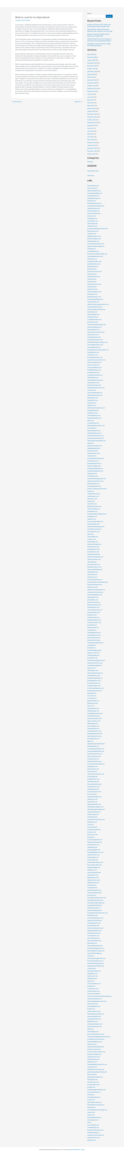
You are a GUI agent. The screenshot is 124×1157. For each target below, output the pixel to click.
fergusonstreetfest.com (94, 1054)
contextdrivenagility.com (94, 665)
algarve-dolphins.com (93, 721)
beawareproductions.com (94, 663)
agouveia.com (91, 1107)
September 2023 (92, 122)
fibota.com (90, 1029)
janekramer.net (91, 693)
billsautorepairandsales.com (95, 1046)
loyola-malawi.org (92, 536)
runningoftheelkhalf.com (94, 905)
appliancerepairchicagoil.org (95, 246)
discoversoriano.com (93, 564)
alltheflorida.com (92, 1062)
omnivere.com (91, 216)
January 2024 (91, 111)
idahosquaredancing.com (94, 395)
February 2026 (91, 57)
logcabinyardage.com (93, 867)
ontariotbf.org (91, 249)
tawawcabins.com (92, 398)
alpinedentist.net (92, 289)
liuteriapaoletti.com (93, 746)
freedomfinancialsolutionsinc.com (97, 913)
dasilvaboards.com (92, 597)
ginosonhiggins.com (93, 726)
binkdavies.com (92, 615)
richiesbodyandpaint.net (94, 193)
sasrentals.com (91, 456)
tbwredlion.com (92, 1044)
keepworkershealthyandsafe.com (97, 254)
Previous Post (16, 101)
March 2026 (90, 54)
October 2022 (91, 154)
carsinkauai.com (92, 1067)
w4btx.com (90, 443)
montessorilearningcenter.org (96, 1052)
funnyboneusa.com (93, 759)
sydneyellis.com (92, 473)
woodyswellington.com (94, 1019)
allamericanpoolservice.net (95, 481)
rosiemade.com (92, 428)
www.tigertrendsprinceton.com (96, 898)
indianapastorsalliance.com (95, 807)
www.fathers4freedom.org (95, 900)
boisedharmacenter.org (94, 529)
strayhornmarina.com (93, 602)
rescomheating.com (93, 1125)
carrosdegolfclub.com (93, 347)
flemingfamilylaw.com (93, 1097)
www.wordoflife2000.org (94, 392)
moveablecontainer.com (94, 319)
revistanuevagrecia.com (94, 650)
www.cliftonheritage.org (94, 953)
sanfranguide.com (92, 572)
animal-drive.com (92, 834)
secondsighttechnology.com (95, 458)
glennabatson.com (92, 600)
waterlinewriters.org (93, 855)
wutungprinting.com (93, 728)
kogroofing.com (92, 286)
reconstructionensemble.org (95, 764)
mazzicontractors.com (93, 1011)
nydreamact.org (92, 259)
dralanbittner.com (92, 413)
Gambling (19, 20)
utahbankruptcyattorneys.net (96, 387)
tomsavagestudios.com (94, 486)
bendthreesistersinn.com (94, 754)
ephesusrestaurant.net (94, 1016)
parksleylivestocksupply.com (95, 526)
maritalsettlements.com (94, 731)
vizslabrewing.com (92, 410)
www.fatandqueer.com (94, 923)
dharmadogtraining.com (94, 1117)
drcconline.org (91, 794)
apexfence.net (91, 1140)
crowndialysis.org (92, 476)
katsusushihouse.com (93, 637)
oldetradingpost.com (93, 329)
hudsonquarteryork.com (94, 1026)
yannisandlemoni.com (93, 415)
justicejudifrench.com (93, 675)
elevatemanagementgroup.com (96, 1089)
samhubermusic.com (93, 1137)
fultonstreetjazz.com (93, 314)
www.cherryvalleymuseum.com (96, 324)
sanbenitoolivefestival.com (95, 557)
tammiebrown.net (92, 703)
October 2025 (91, 68)
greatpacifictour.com (93, 779)
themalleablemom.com (94, 680)
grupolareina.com (92, 322)
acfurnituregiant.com (93, 211)
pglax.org (90, 741)
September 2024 (92, 88)
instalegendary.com (93, 251)
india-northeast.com (93, 365)
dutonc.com (90, 706)
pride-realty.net (92, 1074)
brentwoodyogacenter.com (95, 961)
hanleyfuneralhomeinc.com (95, 435)
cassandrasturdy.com (93, 554)
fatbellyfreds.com (92, 1021)
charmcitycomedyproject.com (96, 660)
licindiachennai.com (93, 196)
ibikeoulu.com (91, 668)
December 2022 (92, 148)
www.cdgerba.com (92, 1031)
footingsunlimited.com (94, 933)
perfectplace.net (92, 511)
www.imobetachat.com (94, 872)
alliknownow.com (92, 587)
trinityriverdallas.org (93, 509)
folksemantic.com (92, 400)
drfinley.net (90, 1094)
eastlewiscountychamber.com (96, 589)
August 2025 (91, 74)
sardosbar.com (91, 403)
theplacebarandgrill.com (94, 797)
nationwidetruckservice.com (95, 774)
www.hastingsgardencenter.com (97, 1001)
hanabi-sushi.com (92, 976)
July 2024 (90, 94)
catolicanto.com (92, 504)
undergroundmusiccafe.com (95, 1135)
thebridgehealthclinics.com (95, 852)
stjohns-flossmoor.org (94, 756)
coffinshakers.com (92, 670)
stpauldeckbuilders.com (94, 930)
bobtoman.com (91, 281)
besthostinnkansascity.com (95, 1130)
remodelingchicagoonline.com (96, 958)
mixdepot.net (91, 986)
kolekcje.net (91, 501)
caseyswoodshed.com (94, 812)
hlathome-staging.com (94, 466)
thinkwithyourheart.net (94, 385)
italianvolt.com (91, 405)
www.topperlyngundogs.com (95, 903)
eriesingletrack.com (93, 423)
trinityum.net (91, 1009)
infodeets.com (91, 201)
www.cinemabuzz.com (94, 983)
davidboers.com (92, 870)
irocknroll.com (91, 390)
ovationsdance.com (93, 496)
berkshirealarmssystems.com (96, 408)
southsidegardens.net (93, 1006)
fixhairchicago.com (93, 814)
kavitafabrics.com (92, 766)
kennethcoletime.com (93, 683)
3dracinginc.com (92, 577)
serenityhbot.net (92, 887)
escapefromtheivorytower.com (96, 360)
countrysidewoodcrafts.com (95, 244)
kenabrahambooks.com (94, 620)
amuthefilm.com (92, 625)
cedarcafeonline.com (93, 208)
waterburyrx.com (92, 799)
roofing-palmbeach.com (94, 367)
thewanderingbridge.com (94, 678)
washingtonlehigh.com (94, 971)
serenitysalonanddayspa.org (95, 206)
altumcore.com (91, 832)
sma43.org (90, 956)
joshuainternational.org (94, 890)
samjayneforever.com (93, 1057)
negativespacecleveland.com (96, 743)
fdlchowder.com (92, 943)
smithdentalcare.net (93, 1132)
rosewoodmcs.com (93, 988)
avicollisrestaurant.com (94, 791)
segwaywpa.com (92, 847)
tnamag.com (91, 837)
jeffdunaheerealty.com (94, 908)
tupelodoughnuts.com (93, 430)
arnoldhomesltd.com (93, 372)
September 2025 (92, 71)
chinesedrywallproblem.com (95, 751)
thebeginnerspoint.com (94, 567)
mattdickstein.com (92, 875)
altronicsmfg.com (92, 223)
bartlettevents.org (92, 317)
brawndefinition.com (93, 607)
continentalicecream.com (94, 610)
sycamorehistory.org (93, 991)
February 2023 (91, 142)
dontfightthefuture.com (94, 370)
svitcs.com (90, 824)
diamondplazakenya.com (94, 1041)
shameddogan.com (93, 857)
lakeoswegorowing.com (94, 1102)
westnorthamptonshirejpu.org (96, 309)
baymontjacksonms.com (94, 736)
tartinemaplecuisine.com (94, 690)
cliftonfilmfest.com (92, 377)
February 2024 (91, 108)
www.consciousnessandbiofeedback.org (99, 996)
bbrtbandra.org (91, 269)
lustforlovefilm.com (93, 627)
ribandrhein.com (92, 499)
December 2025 (92, 63)
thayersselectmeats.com (94, 842)
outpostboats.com (92, 541)
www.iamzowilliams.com (94, 999)
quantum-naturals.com (94, 1049)
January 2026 (91, 60)
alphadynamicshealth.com (95, 1077)
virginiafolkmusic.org (93, 493)
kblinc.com (90, 420)
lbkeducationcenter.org (94, 506)
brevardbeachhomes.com (94, 357)
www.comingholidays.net (94, 569)
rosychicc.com (91, 539)
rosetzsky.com (91, 645)
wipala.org (90, 534)
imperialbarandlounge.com (95, 380)
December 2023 (92, 114)
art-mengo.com (92, 698)
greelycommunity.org (93, 640)
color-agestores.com (93, 531)
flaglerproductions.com (94, 605)
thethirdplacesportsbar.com (95, 1014)
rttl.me (89, 1122)
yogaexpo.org (91, 519)
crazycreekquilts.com (93, 612)
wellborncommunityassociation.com (98, 304)
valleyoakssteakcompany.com (96, 809)
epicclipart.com (92, 274)
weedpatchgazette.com (94, 418)
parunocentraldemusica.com (95, 1034)
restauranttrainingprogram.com (96, 478)
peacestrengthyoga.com (94, 910)
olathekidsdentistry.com (94, 433)
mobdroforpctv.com (93, 552)
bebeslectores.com (93, 334)
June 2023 (90, 131)
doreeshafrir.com (92, 658)
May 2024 (90, 100)
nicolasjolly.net (91, 630)
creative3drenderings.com (95, 862)
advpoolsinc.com (92, 802)
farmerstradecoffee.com (94, 865)
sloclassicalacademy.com (94, 595)
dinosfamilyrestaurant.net (95, 339)
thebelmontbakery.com (94, 238)
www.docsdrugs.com (93, 938)
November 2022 (92, 151)
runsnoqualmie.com (93, 935)
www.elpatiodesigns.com (94, 1024)
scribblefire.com (92, 516)
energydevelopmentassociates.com (98, 350)
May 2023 (90, 134)
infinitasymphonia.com (94, 632)
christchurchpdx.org (93, 617)
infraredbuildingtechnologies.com (97, 342)
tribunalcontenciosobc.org (95, 592)
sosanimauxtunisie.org (94, 284)
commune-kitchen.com (94, 622)
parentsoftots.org (92, 860)
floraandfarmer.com (93, 352)
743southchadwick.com (94, 362)
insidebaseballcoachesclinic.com (97, 1064)
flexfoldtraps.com (92, 915)
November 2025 (92, 66)
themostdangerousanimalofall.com (97, 582)
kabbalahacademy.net (93, 448)
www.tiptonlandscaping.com (95, 963)
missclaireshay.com (93, 185)
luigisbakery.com (92, 973)
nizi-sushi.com (91, 696)
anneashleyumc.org (93, 925)
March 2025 (90, 77)
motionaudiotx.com (93, 1120)
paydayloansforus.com (94, 236)
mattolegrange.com (93, 711)
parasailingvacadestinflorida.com (97, 1072)
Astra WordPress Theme (77, 1149)
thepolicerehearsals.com (94, 584)
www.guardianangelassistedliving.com (98, 1036)
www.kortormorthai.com (94, 920)
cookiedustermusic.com (94, 761)
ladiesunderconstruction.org (95, 332)
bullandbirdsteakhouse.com (95, 948)
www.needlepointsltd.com (95, 945)
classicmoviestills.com (94, 559)
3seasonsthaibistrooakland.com (96, 514)
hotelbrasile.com (92, 312)
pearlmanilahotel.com (93, 276)
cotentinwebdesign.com (94, 327)
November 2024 (92, 83)
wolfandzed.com (92, 978)
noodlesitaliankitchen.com (95, 256)
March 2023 (90, 139)
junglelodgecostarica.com (95, 713)
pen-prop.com (91, 895)
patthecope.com (92, 822)
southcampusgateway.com (95, 299)
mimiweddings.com (93, 1127)
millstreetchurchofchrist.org (95, 1069)
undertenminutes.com (94, 213)
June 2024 (90, 97)
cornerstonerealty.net (93, 993)
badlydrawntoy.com (93, 877)
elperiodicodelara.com (94, 190)
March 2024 (90, 105)
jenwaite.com (91, 1087)
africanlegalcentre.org (93, 635)
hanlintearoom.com (93, 1082)
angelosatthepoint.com (94, 804)
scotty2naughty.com (93, 655)
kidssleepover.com (93, 231)
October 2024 (91, 86)
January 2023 (91, 145)
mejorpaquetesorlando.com (95, 438)
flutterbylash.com (92, 1079)
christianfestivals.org (93, 716)
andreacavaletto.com (93, 524)
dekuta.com (90, 981)
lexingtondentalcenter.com (95, 471)
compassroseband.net (94, 829)
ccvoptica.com (91, 968)
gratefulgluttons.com (93, 549)
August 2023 (91, 125)
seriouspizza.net (92, 827)
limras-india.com (92, 188)
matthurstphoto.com (93, 1059)
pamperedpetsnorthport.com (96, 425)
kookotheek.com (92, 294)
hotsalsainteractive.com (94, 203)
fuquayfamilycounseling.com (95, 1105)
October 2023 (91, 120)
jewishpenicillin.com (93, 483)
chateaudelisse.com (93, 302)
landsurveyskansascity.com (95, 928)
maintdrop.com (91, 279)
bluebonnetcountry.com (94, 271)
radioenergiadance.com (94, 291)
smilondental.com (92, 451)
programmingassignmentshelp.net (97, 228)
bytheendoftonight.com (94, 544)
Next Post (78, 101)
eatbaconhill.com (92, 226)
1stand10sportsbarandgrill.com (96, 440)
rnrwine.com (91, 1100)
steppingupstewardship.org (95, 966)
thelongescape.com (93, 708)
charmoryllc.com (92, 574)
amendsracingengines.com (95, 918)
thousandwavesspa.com (94, 784)
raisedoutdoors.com (93, 382)
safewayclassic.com (93, 241)
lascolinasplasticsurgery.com (96, 951)
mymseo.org (91, 1112)
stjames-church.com (93, 653)
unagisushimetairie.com (94, 261)
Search (89, 13)
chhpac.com (90, 1115)
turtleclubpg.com (92, 776)
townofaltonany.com (93, 738)
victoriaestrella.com (93, 781)
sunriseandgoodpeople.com (95, 749)
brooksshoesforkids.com (94, 839)
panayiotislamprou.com (94, 297)
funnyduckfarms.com (93, 1084)
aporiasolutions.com (93, 844)
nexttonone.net (91, 885)
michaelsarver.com (93, 461)
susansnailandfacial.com (94, 892)
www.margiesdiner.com (94, 940)
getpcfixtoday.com (92, 266)
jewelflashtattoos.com (93, 264)
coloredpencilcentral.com (94, 375)
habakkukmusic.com (93, 882)
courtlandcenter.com (93, 786)
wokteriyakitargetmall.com (95, 468)
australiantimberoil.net (94, 337)
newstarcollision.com (93, 453)
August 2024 (91, 91)
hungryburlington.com (94, 685)
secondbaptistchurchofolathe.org (97, 1110)
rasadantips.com (92, 218)
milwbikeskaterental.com (94, 733)
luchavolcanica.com (93, 769)
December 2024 (92, 80)
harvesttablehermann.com (95, 345)
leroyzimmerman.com (93, 1092)
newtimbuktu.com (92, 221)
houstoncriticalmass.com (94, 579)
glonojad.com (91, 648)
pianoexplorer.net (92, 1004)
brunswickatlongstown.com (95, 688)
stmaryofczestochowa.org (95, 673)
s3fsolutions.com (92, 355)
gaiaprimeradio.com (93, 701)
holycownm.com (92, 771)
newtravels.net (91, 233)
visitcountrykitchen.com (94, 718)
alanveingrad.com (92, 723)
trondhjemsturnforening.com (96, 1039)
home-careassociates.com (95, 521)
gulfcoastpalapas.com (93, 850)
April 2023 (90, 137)
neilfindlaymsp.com (93, 789)
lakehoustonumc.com (93, 880)
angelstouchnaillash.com (94, 446)
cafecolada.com (92, 562)
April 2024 (90, 103)
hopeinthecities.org (93, 547)
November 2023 (92, 117)
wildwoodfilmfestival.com (94, 307)
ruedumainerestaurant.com (95, 642)
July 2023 (90, 128)
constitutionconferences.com (96, 819)
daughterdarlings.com (93, 198)
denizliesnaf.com (92, 817)
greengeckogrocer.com (94, 463)
